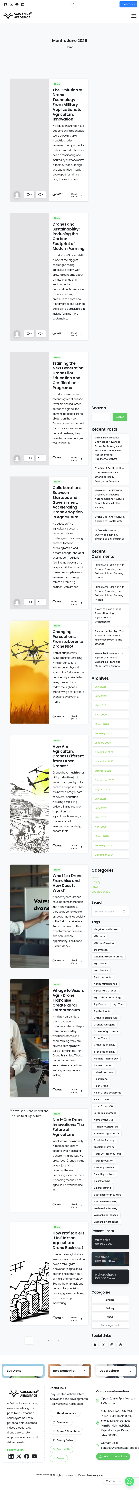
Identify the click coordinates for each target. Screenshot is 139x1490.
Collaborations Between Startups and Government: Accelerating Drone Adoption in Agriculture (68, 502)
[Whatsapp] (129, 1481)
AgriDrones (100, 1004)
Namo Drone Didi (103, 1119)
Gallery (96, 882)
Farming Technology (106, 1058)
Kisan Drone (101, 1085)
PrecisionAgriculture (106, 1126)
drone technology (104, 1051)
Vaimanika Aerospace (107, 653)
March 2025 (102, 836)
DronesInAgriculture (106, 1031)
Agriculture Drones (105, 990)
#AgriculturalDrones (106, 929)
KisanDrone (101, 1078)
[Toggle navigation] (134, 16)
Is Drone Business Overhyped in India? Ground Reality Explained (109, 534)
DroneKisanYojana (104, 1024)
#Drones (99, 936)
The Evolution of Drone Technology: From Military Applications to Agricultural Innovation (68, 104)
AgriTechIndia (102, 1011)
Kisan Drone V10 (103, 1106)
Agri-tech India (102, 977)
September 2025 (104, 780)
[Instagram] (111, 1344)
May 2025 (100, 817)
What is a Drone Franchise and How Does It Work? (67, 883)
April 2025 (101, 826)
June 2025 (101, 808)
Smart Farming (102, 1187)
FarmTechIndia (102, 1065)
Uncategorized (101, 891)
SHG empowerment (105, 1167)
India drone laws (103, 1072)
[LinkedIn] (22, 4)
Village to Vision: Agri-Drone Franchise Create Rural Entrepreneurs (68, 1000)
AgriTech (118, 1004)
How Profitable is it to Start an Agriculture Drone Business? (68, 1240)
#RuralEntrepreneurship (108, 956)
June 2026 (101, 696)
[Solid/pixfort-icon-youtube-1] (34, 1456)
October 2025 (103, 770)
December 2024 (104, 854)
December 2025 (104, 752)
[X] (11, 4)
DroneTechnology (104, 1044)
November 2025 (104, 761)
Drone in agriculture (106, 1017)
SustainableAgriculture (107, 1194)
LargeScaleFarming (105, 1112)
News (95, 887)
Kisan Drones (102, 1099)
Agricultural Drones (105, 983)
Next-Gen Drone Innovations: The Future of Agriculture (68, 1127)
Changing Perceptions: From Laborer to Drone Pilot (68, 639)
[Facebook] (5, 4)
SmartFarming (102, 1181)
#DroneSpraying (104, 943)
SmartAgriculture (104, 1174)
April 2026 (101, 714)
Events (96, 877)
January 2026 (103, 742)
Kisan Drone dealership (107, 1092)
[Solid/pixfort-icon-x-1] (19, 1456)
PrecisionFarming (104, 1140)
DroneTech (100, 1038)
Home (69, 47)
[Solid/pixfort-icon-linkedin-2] (11, 1456)
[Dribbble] (120, 1344)
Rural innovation (103, 1160)
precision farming (104, 1147)
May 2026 (100, 705)
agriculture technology (107, 997)
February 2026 (103, 733)
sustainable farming (105, 1208)
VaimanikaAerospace (106, 1215)
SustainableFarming (105, 1201)
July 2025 (100, 798)
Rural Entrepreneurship (107, 1153)
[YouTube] (16, 4)
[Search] (124, 911)
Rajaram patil (102, 631)
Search (99, 408)
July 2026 (100, 686)
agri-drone (100, 963)
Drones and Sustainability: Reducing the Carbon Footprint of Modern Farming (69, 236)
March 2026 (102, 724)
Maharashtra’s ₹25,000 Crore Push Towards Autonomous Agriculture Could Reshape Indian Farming (109, 499)
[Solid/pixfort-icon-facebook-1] (27, 1456)
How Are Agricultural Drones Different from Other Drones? (68, 756)
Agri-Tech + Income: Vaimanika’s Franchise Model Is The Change (108, 662)
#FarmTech (101, 949)
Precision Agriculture (106, 1133)
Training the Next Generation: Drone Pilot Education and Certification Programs (68, 375)
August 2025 (102, 789)
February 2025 (103, 845)
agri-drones (101, 970)
